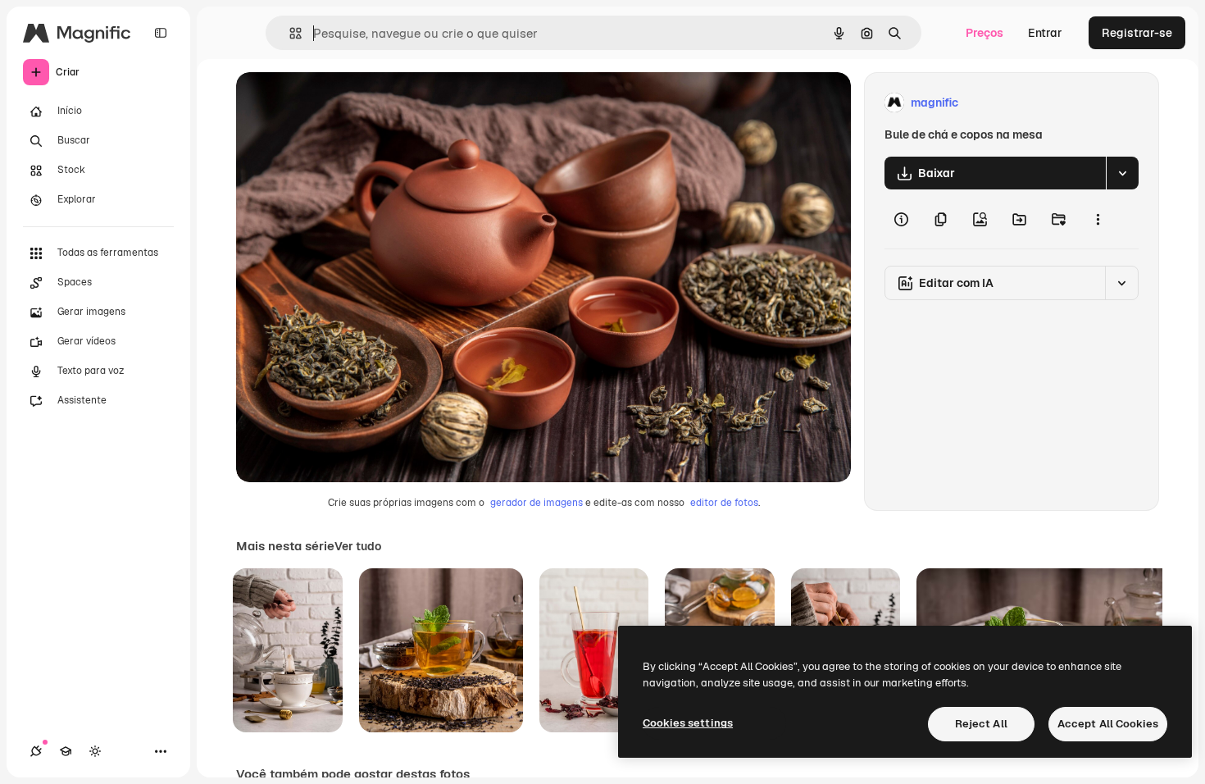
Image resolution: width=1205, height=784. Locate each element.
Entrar (1045, 32)
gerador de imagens (536, 502)
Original (341, 103)
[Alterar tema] (95, 751)
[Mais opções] (1097, 219)
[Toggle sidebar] (161, 33)
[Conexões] (36, 751)
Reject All (981, 724)
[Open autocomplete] (288, 33)
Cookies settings (688, 723)
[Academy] (65, 751)
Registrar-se (1137, 32)
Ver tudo (357, 546)
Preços (984, 32)
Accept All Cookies (1107, 724)
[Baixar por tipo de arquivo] (1122, 173)
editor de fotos (724, 502)
